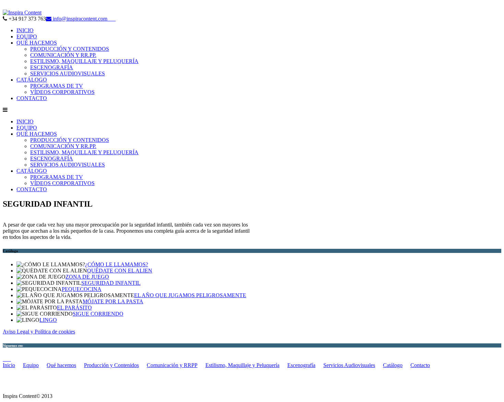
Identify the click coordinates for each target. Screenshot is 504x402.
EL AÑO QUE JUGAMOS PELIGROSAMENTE (190, 295)
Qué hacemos (61, 365)
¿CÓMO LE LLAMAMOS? (116, 264)
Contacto (420, 365)
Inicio (9, 365)
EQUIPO (26, 36)
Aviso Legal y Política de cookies (39, 331)
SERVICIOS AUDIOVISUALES (67, 73)
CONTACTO (31, 98)
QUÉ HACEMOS (36, 43)
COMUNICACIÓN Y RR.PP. (63, 55)
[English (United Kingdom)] (12, 6)
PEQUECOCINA (81, 289)
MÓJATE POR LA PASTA (113, 301)
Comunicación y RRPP (172, 365)
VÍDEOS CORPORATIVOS (62, 92)
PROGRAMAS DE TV (56, 86)
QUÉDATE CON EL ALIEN (119, 270)
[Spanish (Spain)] (5, 6)
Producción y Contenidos (111, 365)
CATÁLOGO (31, 80)
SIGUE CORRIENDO (98, 314)
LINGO (48, 320)
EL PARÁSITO (74, 307)
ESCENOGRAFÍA (51, 67)
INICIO (25, 30)
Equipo (31, 365)
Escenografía (301, 365)
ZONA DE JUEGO (87, 277)
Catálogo (393, 365)
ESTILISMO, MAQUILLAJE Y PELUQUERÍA (84, 61)
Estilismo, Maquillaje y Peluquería (242, 365)
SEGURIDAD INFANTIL (111, 283)
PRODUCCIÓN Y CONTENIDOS (69, 49)
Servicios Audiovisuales (349, 365)
